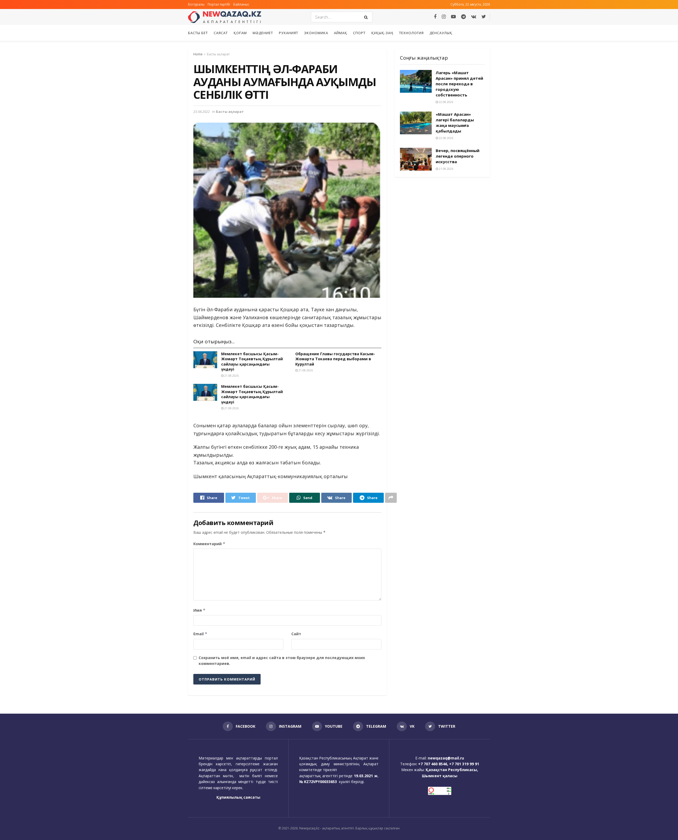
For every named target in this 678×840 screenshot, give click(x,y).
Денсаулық (441, 32)
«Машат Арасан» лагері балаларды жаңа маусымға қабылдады (455, 123)
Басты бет (198, 32)
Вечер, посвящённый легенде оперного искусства (457, 156)
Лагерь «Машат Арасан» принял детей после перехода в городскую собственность (459, 83)
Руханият (288, 32)
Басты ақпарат (218, 54)
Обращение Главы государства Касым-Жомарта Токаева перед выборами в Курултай (335, 359)
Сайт (296, 633)
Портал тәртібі (219, 4)
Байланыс (241, 4)
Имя (199, 610)
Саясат (221, 32)
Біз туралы (196, 4)
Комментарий (209, 543)
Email (200, 633)
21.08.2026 (231, 375)
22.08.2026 (445, 102)
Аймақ (340, 32)
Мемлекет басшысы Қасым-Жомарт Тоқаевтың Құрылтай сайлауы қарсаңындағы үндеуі (252, 361)
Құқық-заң (382, 32)
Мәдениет (263, 32)
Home (198, 54)
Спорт (359, 32)
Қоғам (240, 32)
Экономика (316, 32)
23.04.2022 (201, 111)
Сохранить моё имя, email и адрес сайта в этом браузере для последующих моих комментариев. (282, 660)
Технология (411, 32)
